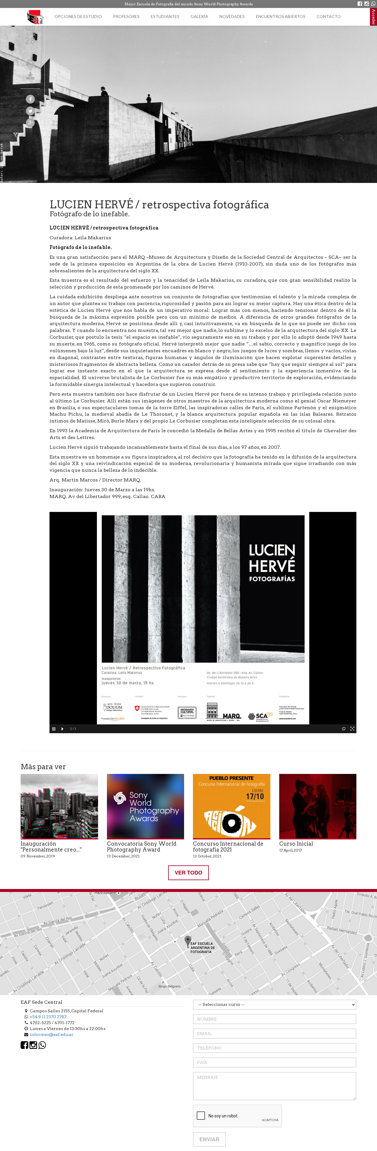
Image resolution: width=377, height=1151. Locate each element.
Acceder (373, 17)
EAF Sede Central (41, 1002)
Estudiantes (165, 16)
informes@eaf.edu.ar (51, 1034)
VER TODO (188, 872)
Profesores (126, 16)
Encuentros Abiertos (280, 16)
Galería (199, 16)
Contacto (329, 16)
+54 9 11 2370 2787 (48, 1016)
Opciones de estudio (78, 16)
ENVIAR (209, 1139)
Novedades (232, 16)
